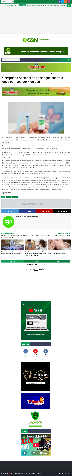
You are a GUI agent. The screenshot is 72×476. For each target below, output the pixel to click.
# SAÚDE (15, 197)
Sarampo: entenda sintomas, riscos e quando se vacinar (58, 252)
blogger (12, 261)
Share (30, 211)
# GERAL (8, 197)
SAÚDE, (10, 85)
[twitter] (62, 1)
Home (3, 74)
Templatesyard (16, 473)
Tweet (13, 211)
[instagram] (69, 1)
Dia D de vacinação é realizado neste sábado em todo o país (11, 252)
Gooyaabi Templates (36, 473)
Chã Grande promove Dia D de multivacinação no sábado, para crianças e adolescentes (35, 253)
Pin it (47, 211)
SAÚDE (14, 74)
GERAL (9, 74)
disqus (36, 261)
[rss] (65, 1)
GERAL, (6, 85)
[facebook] (59, 1)
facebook (58, 261)
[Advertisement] (36, 20)
